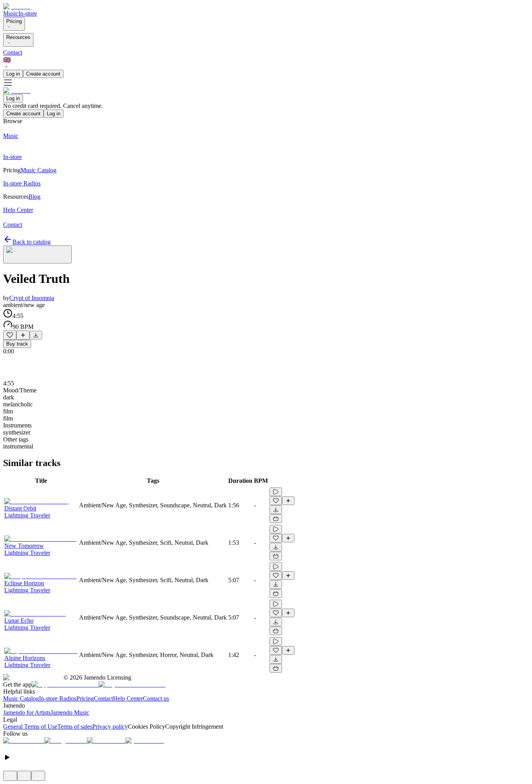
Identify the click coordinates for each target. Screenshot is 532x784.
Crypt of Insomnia (31, 298)
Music (10, 13)
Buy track (17, 344)
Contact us (156, 698)
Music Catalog (21, 698)
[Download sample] (36, 335)
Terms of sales (74, 726)
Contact (12, 52)
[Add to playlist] (23, 335)
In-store (27, 13)
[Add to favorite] (9, 335)
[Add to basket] (276, 518)
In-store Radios (57, 698)
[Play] (37, 254)
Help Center (128, 698)
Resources (18, 37)
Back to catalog (31, 241)
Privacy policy (110, 726)
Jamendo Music (70, 712)
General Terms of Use (30, 726)
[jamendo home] (16, 6)
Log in (13, 74)
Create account (43, 74)
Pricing (14, 21)
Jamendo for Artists (27, 712)
